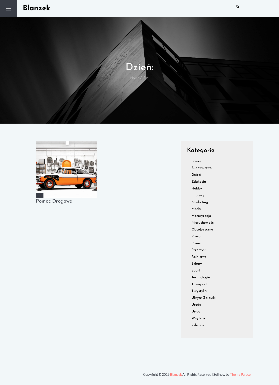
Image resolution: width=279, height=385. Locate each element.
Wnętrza (198, 318)
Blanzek (36, 8)
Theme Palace (240, 374)
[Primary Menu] (8, 8)
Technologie (201, 277)
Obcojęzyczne (202, 229)
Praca (196, 236)
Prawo (196, 243)
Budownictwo (202, 168)
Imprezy (198, 195)
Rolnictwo (199, 257)
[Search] (237, 6)
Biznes (197, 161)
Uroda (196, 305)
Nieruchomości (203, 223)
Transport (199, 284)
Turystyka (199, 291)
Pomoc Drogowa (54, 201)
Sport (196, 270)
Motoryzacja (201, 216)
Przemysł (199, 250)
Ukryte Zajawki (204, 298)
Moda (196, 209)
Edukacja (199, 182)
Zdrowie (198, 325)
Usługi (196, 311)
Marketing (200, 202)
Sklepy (197, 264)
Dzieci (196, 175)
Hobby (197, 188)
